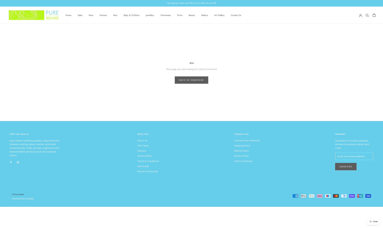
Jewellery (150, 15)
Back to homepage (191, 80)
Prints (179, 15)
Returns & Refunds (147, 171)
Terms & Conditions (148, 161)
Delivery (141, 150)
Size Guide (143, 166)
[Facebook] (11, 162)
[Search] (367, 15)
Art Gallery (219, 15)
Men (115, 15)
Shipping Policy (242, 145)
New (91, 15)
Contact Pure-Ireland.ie (247, 140)
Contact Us (236, 15)
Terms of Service (243, 161)
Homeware (166, 15)
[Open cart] (374, 15)
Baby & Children (132, 15)
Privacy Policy (144, 155)
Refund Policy (241, 150)
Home (68, 15)
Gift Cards (143, 145)
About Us (142, 140)
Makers (204, 15)
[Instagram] (18, 162)
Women (103, 15)
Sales (80, 15)
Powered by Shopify (23, 198)
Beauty (192, 15)
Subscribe (345, 166)
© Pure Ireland (18, 194)
